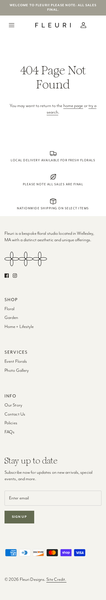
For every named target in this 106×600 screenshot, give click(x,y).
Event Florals (16, 361)
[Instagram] (15, 275)
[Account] (82, 25)
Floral (10, 309)
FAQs (9, 432)
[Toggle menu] (11, 25)
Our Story (13, 405)
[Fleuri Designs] (53, 25)
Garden (11, 317)
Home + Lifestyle (19, 326)
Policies (11, 423)
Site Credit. (56, 579)
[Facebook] (7, 275)
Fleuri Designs (32, 579)
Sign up (19, 517)
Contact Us (15, 414)
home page (73, 105)
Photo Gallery (17, 370)
